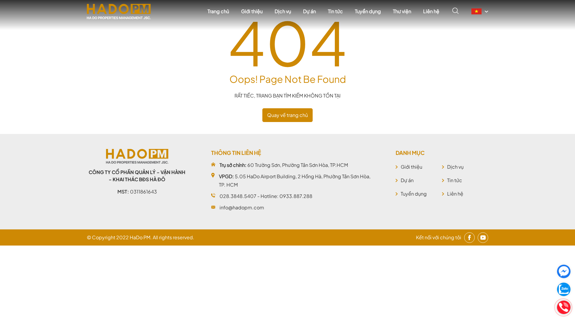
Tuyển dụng (368, 11)
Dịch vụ (283, 11)
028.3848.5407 (238, 196)
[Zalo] (564, 289)
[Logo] (119, 11)
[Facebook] (469, 237)
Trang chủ (218, 11)
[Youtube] (483, 237)
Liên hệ (431, 11)
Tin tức (335, 11)
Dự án (309, 11)
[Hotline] (564, 307)
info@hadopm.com (242, 207)
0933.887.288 (295, 196)
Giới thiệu (252, 11)
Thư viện (402, 11)
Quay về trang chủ (287, 115)
